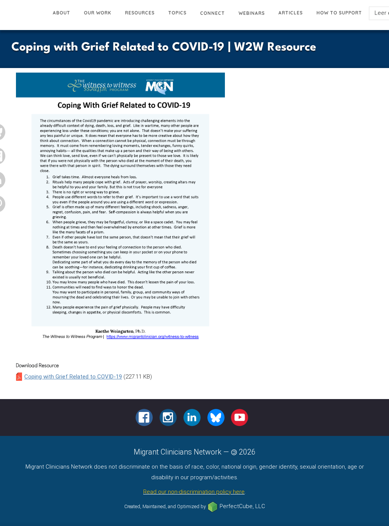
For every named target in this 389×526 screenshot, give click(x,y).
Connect (212, 13)
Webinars (252, 13)
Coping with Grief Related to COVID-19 (73, 376)
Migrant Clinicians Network (23, 17)
